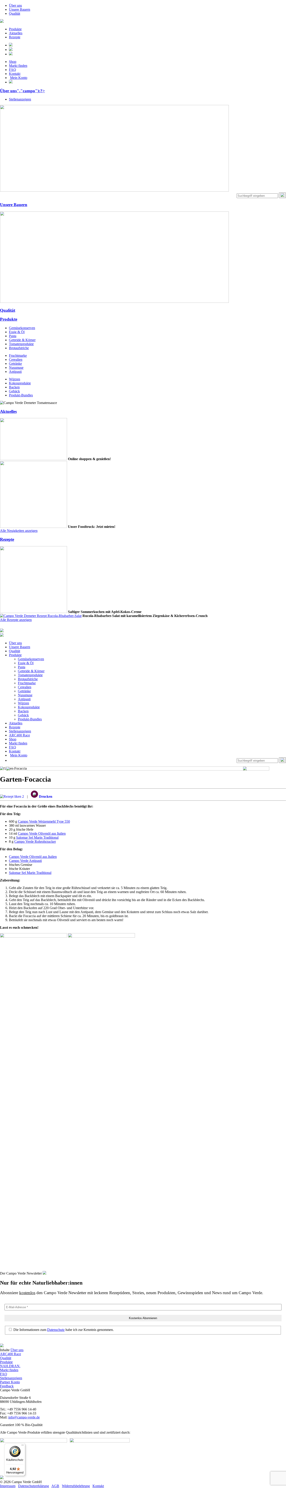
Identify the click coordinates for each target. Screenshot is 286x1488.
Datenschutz (56, 1330)
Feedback (7, 1386)
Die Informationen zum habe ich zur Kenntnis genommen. (63, 1330)
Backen (14, 387)
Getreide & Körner (22, 340)
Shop (12, 62)
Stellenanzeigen (20, 99)
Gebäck (14, 391)
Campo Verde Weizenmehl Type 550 (44, 821)
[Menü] (22, 1446)
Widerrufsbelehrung (76, 1486)
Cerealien (15, 359)
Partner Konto (10, 1382)
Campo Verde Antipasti (25, 861)
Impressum (7, 1486)
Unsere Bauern (19, 9)
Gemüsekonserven (22, 328)
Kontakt (14, 74)
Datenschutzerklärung (33, 1486)
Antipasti (15, 371)
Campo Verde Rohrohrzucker (35, 841)
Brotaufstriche (19, 348)
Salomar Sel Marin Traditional (37, 837)
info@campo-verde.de (24, 1417)
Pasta (12, 336)
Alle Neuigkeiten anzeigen (19, 531)
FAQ (12, 70)
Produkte (15, 29)
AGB (55, 1486)
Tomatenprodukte (21, 344)
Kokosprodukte (20, 383)
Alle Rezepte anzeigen (16, 620)
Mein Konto (18, 78)
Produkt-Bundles (21, 395)
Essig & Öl (17, 332)
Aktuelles (15, 33)
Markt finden (18, 66)
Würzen (14, 379)
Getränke (15, 363)
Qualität (14, 13)
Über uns (15, 5)
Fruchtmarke (18, 355)
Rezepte (14, 37)
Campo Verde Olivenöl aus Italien (42, 833)
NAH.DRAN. (10, 1366)
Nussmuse (16, 367)
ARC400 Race (19, 735)
